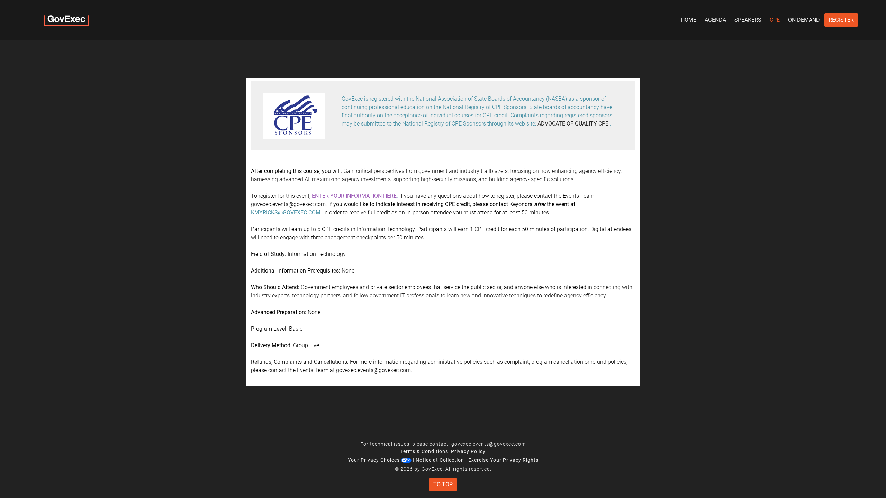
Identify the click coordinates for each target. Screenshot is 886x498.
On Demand (804, 20)
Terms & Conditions (424, 451)
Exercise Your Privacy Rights (503, 460)
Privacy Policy (468, 451)
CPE (775, 20)
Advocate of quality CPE (572, 123)
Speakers (747, 20)
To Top (443, 484)
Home (688, 20)
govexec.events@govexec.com (488, 444)
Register (841, 20)
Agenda (715, 20)
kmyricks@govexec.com (285, 212)
